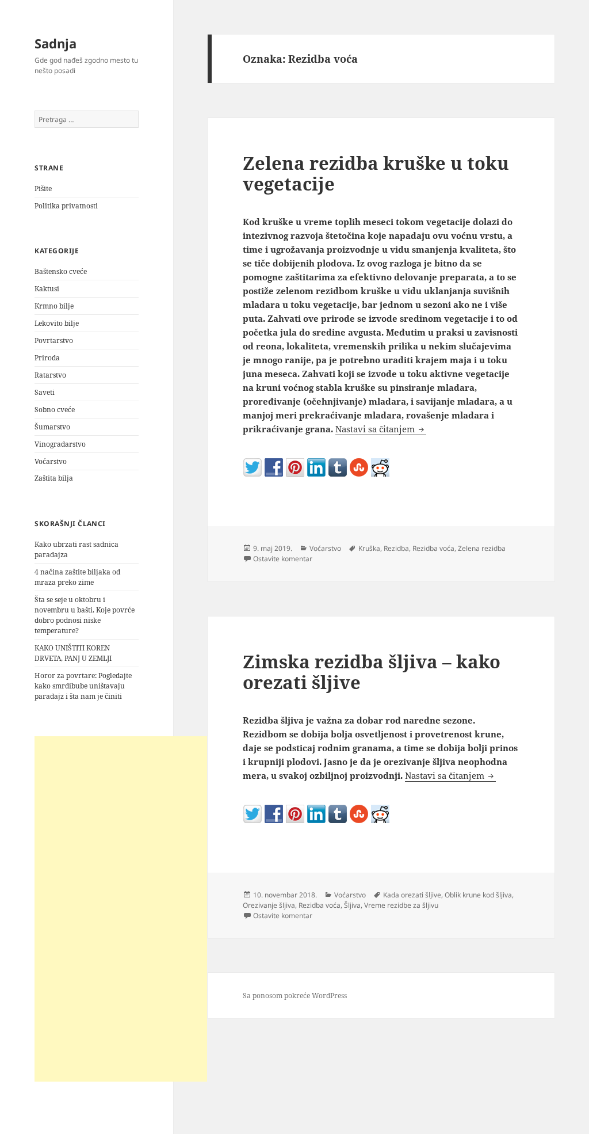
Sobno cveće (55, 409)
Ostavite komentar (282, 559)
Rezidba (396, 548)
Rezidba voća (433, 548)
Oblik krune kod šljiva (478, 895)
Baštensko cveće (61, 271)
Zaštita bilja (54, 478)
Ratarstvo (50, 375)
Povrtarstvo (54, 340)
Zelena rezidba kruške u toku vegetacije (376, 173)
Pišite (43, 188)
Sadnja (56, 43)
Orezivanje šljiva (269, 905)
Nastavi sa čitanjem (380, 429)
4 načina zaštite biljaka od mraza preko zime (77, 577)
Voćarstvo (51, 461)
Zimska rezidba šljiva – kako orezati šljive (371, 671)
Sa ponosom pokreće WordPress (295, 995)
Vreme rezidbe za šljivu (401, 905)
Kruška (369, 548)
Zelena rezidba (482, 548)
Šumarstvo (52, 427)
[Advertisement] (121, 909)
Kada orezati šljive (412, 895)
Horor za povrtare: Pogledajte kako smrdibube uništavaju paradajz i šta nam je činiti (83, 686)
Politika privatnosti (66, 206)
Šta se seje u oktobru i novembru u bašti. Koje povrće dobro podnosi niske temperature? (85, 615)
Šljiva (352, 905)
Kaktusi (47, 289)
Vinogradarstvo (60, 444)
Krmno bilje (54, 306)
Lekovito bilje (57, 323)
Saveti (45, 392)
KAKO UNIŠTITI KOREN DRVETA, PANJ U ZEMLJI (73, 653)
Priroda (47, 358)
